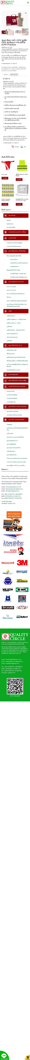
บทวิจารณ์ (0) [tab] (14, 74)
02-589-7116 (16, 496)
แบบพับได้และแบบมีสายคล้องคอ (19, 263)
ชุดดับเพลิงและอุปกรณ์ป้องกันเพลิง (16, 357)
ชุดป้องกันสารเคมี (11, 350)
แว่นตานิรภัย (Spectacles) (14, 246)
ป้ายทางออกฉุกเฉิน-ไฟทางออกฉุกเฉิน (17, 458)
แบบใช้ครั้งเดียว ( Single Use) (18, 273)
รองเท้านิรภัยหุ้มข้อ (12, 394)
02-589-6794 (10, 494)
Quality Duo (10, 224)
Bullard (9, 220)
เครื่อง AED (10, 433)
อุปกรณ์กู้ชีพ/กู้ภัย (11, 444)
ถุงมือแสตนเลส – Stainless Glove (16, 330)
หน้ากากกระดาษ (11, 290)
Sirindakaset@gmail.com (12, 491)
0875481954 (9, 496)
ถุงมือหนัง (9, 326)
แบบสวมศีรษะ (14, 259)
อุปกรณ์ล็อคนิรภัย (11, 454)
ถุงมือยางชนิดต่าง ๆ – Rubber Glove (16, 319)
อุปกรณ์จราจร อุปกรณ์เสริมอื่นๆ (15, 437)
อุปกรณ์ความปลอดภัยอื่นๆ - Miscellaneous (16, 67)
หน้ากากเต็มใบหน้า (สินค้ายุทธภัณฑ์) (17, 300)
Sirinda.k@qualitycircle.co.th (13, 487)
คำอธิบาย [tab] (6, 74)
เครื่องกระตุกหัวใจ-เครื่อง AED (18, 68)
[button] (28, 2)
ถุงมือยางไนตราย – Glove (14, 323)
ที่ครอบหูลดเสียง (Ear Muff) (14, 256)
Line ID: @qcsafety (15, 696)
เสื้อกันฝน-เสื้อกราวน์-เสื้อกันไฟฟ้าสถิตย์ (17, 360)
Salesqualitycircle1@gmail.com (14, 489)
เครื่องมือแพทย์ (11, 451)
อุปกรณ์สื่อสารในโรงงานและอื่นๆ (16, 465)
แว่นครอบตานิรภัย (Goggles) (14, 242)
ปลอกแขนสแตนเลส (12, 337)
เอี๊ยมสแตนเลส (11, 353)
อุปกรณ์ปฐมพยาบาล (12, 440)
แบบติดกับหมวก (14, 266)
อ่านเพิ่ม (5, 178)
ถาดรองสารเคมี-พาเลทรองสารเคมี (16, 462)
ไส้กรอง (9, 297)
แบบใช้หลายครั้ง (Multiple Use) (18, 277)
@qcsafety (9, 501)
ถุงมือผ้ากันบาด (11, 316)
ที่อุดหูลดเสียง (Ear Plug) (13, 270)
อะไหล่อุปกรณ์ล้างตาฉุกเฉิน (14, 415)
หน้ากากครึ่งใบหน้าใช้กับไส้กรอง (16, 293)
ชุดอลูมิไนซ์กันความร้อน (13, 370)
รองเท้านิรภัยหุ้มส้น (12, 398)
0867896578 (18, 494)
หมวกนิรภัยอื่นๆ (11, 227)
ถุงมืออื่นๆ (9, 340)
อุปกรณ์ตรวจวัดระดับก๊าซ (13, 447)
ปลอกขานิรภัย (10, 391)
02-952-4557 (18, 498)
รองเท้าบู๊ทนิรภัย (11, 402)
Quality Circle (11, 503)
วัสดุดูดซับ (9, 424)
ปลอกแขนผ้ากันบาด (12, 333)
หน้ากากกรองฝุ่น (11, 286)
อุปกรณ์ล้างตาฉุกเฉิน (12, 411)
